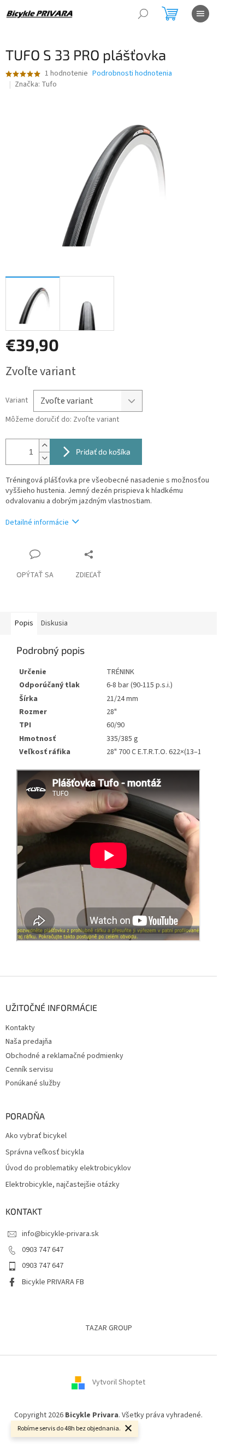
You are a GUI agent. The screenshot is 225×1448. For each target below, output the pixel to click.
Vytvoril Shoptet (118, 1382)
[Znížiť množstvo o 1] (44, 458)
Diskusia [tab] (54, 623)
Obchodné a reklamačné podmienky (64, 1055)
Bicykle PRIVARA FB (53, 1282)
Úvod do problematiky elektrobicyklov (68, 1168)
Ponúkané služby (33, 1083)
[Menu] (200, 14)
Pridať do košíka (103, 451)
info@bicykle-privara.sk (60, 1233)
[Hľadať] (143, 14)
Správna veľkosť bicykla (44, 1152)
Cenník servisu (29, 1069)
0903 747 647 (42, 1249)
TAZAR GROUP (108, 1328)
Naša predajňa (28, 1041)
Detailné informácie (37, 522)
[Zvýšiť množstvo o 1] (44, 445)
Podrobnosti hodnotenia (132, 73)
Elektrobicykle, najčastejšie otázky (62, 1185)
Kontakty (20, 1027)
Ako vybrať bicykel (36, 1136)
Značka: (36, 84)
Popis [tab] (24, 623)
